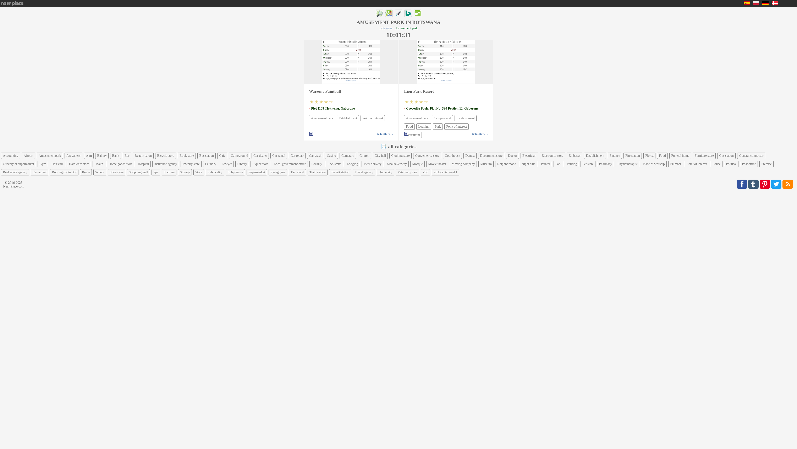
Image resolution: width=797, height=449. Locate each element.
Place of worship (654, 164)
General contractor (751, 155)
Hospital (143, 164)
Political (731, 164)
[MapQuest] (417, 13)
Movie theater (437, 164)
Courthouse (452, 155)
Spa (155, 172)
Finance (615, 155)
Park (438, 126)
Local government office (290, 164)
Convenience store (427, 155)
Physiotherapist (627, 164)
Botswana (385, 28)
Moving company (463, 164)
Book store (187, 155)
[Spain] (747, 4)
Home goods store (120, 164)
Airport (28, 155)
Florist (649, 155)
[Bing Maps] (408, 13)
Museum (486, 164)
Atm (89, 155)
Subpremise (235, 172)
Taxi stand (297, 172)
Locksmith (334, 164)
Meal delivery (372, 164)
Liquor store (260, 164)
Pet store (588, 164)
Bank (115, 155)
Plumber (675, 164)
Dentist (470, 155)
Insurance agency (165, 164)
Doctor (512, 155)
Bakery (102, 155)
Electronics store (552, 155)
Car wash (315, 155)
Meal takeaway (397, 164)
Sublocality (215, 172)
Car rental (278, 155)
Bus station (206, 155)
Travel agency (364, 172)
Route (86, 172)
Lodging (423, 126)
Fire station (632, 155)
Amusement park (322, 118)
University (385, 172)
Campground (442, 118)
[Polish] (756, 4)
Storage (185, 172)
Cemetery (347, 155)
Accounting (10, 155)
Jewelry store (191, 164)
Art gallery (73, 155)
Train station (317, 172)
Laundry (210, 164)
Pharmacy (605, 164)
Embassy (575, 155)
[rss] (787, 184)
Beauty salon (143, 155)
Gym (42, 164)
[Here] (398, 13)
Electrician (529, 155)
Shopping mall (138, 172)
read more (383, 133)
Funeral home (680, 155)
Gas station (726, 155)
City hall (380, 155)
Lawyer (227, 164)
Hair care (57, 164)
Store (198, 172)
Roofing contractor (64, 172)
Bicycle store (165, 155)
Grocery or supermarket (18, 164)
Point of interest (372, 118)
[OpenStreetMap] (379, 13)
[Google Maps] (389, 13)
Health (98, 164)
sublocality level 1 (445, 172)
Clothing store (400, 155)
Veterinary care (407, 172)
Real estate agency (15, 172)
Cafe (222, 155)
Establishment (348, 118)
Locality (316, 164)
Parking (572, 164)
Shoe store (116, 172)
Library (242, 164)
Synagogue (277, 172)
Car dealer (260, 155)
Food (409, 126)
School (99, 172)
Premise (766, 164)
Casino (331, 155)
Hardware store (79, 164)
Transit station (340, 172)
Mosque (417, 164)
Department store (491, 155)
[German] (765, 4)
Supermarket (256, 172)
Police (717, 164)
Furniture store (704, 155)
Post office (749, 164)
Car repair (297, 155)
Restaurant (39, 172)
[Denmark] (775, 4)
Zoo (425, 172)
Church (364, 155)
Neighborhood (506, 164)
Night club (528, 164)
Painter (545, 164)
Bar (127, 155)
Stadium (169, 172)
